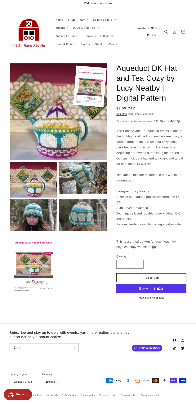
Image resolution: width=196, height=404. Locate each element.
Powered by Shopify (47, 395)
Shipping (121, 114)
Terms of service (108, 395)
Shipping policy (129, 395)
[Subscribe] (74, 347)
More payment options (151, 297)
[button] (84, 20)
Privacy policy (87, 395)
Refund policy (69, 395)
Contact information (151, 395)
